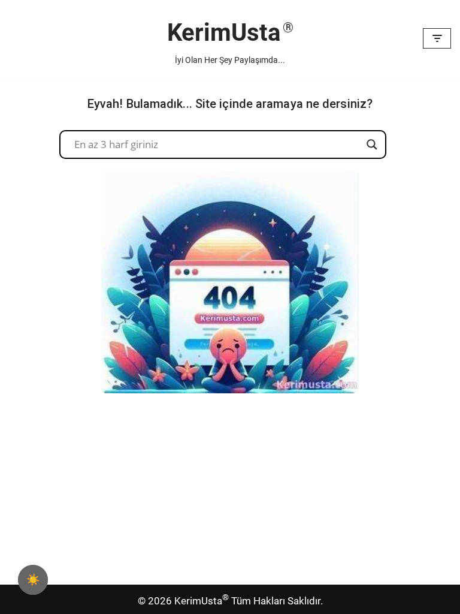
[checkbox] (33, 580)
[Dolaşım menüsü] (437, 38)
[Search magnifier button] (372, 144)
